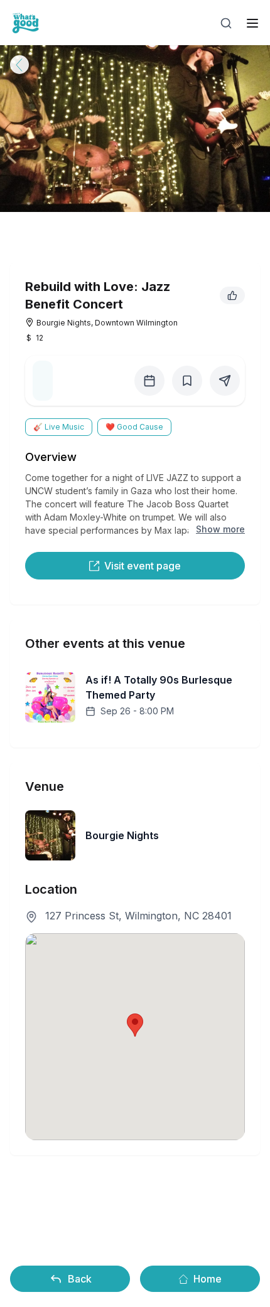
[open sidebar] (252, 23)
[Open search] (226, 23)
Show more (220, 529)
